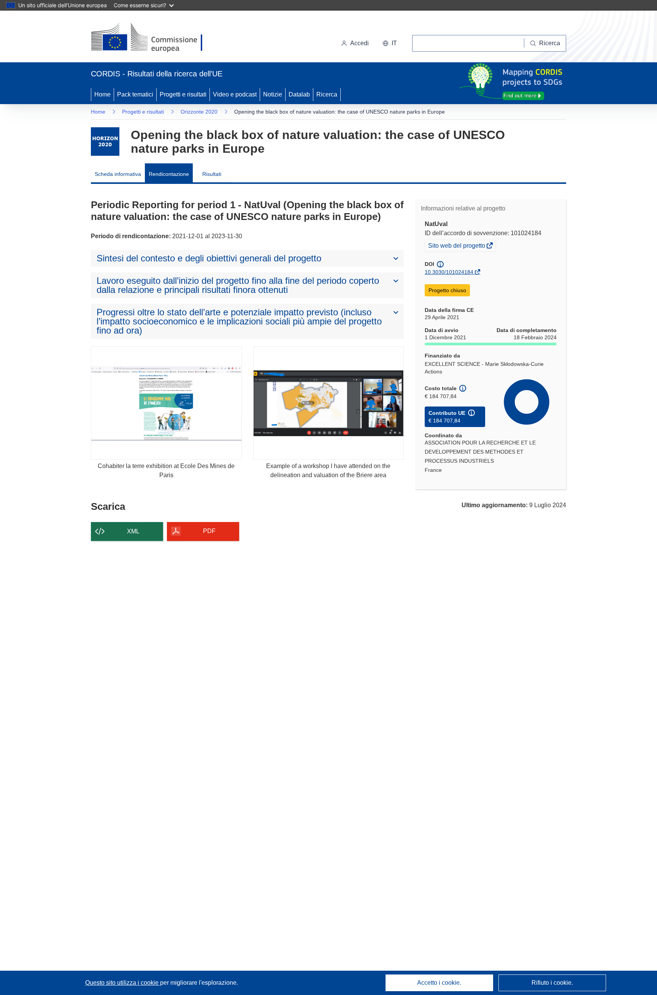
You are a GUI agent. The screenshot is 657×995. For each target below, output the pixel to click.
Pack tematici (135, 94)
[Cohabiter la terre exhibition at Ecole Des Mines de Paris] (166, 402)
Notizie (272, 94)
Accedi (359, 43)
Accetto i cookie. (439, 982)
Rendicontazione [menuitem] (169, 174)
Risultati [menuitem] (211, 174)
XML (133, 531)
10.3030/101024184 (449, 272)
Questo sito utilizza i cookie (122, 982)
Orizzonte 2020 (199, 112)
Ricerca (326, 94)
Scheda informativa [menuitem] (118, 174)
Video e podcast (235, 94)
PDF (209, 531)
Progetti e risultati (183, 94)
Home (102, 94)
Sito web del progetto (457, 247)
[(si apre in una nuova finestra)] (151, 38)
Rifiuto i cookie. (552, 982)
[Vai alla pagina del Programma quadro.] (105, 141)
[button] (389, 43)
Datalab (299, 94)
